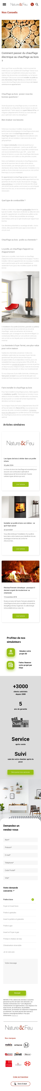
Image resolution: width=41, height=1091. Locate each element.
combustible (26, 209)
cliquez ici (15, 1015)
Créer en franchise (20, 1077)
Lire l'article (20, 484)
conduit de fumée (18, 364)
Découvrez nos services (20, 772)
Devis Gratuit (22, 1084)
